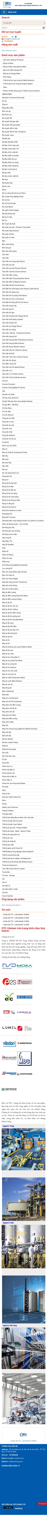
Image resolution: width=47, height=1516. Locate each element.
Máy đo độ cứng (7, 623)
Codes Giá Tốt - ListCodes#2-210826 (16, 921)
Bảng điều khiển (7, 108)
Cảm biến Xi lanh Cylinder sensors (14, 377)
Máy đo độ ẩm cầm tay (10, 606)
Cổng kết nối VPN (8, 418)
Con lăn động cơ (8, 415)
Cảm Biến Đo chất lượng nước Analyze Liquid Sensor (20, 288)
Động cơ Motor (8, 63)
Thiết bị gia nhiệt (8, 845)
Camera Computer (8, 384)
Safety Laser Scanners (10, 807)
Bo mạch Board (7, 207)
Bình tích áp (6, 111)
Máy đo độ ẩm (7, 602)
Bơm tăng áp (6, 248)
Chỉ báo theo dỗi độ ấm (10, 398)
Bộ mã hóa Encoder (9, 203)
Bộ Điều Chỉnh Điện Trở (10, 149)
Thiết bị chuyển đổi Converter (12, 821)
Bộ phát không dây (8, 213)
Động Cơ (5, 480)
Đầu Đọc (5, 456)
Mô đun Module (7, 739)
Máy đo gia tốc (7, 636)
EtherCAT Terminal (8, 517)
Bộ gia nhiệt (6, 172)
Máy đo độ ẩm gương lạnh (11, 616)
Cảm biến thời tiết (8, 353)
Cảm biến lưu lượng (9, 329)
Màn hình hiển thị (8, 575)
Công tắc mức (7, 428)
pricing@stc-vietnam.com (12, 39)
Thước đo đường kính (9, 865)
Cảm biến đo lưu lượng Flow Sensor (14, 295)
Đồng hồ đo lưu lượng (9, 493)
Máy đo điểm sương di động (12, 599)
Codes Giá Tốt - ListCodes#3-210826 (16, 918)
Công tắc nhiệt (7, 432)
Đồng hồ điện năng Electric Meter (14, 66)
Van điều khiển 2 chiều (10, 889)
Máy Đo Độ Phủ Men (9, 626)
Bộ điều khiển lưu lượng (10, 162)
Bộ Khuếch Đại (7, 183)
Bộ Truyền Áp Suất (8, 224)
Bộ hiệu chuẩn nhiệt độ (10, 176)
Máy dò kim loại (7, 650)
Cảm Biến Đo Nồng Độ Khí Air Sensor (15, 302)
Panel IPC (5, 763)
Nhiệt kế (5, 746)
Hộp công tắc (6, 538)
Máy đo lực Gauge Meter (11, 73)
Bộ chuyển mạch (8, 135)
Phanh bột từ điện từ (9, 776)
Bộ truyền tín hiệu (8, 237)
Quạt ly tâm (6, 793)
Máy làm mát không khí (10, 698)
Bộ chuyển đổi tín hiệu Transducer (14, 132)
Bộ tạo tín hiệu (7, 217)
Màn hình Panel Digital (10, 578)
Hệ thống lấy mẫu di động (11, 531)
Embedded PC (7, 514)
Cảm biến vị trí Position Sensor (13, 374)
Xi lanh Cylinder (7, 896)
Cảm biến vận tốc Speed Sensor (13, 367)
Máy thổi (5, 725)
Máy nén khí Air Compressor (12, 701)
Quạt (4, 790)
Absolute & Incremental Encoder (13, 97)
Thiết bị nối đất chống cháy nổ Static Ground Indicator (21, 91)
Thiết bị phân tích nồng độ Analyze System (18, 84)
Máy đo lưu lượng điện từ (11, 657)
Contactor (5, 442)
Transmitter (6, 872)
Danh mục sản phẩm (9, 445)
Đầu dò (4, 449)
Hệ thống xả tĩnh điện (9, 534)
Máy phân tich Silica (9, 715)
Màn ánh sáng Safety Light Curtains (14, 572)
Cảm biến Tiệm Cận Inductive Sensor (15, 357)
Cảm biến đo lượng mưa (10, 292)
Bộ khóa (5, 179)
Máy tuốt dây (6, 732)
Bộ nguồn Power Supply (10, 210)
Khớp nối (5, 551)
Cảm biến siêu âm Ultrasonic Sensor (14, 350)
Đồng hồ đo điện (8, 486)
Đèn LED (5, 466)
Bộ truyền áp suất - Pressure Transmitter (16, 227)
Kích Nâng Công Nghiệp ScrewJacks (15, 565)
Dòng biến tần (7, 476)
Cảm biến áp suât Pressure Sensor (14, 268)
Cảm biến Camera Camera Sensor (14, 271)
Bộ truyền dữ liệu (8, 234)
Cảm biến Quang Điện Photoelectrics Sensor (17, 340)
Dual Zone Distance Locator (12, 510)
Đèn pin (5, 469)
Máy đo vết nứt (7, 684)
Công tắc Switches (8, 435)
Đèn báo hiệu (6, 462)
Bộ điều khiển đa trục (9, 159)
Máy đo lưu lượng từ (9, 667)
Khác (4, 548)
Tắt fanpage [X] (42, 1503)
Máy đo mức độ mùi (9, 674)
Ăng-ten (5, 104)
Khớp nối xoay (7, 558)
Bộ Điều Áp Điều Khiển (10, 142)
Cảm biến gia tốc (8, 309)
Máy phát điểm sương (9, 718)
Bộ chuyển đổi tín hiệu (10, 128)
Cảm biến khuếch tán (9, 323)
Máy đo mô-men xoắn (9, 671)
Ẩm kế (4, 101)
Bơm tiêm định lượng (9, 251)
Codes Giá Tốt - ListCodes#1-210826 (16, 924)
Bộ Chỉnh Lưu (7, 114)
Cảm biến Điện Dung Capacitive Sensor (16, 278)
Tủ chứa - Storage (8, 875)
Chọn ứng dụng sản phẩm (11, 905)
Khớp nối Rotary (7, 555)
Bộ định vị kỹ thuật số (9, 169)
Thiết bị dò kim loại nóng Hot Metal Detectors (18, 80)
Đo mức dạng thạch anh (10, 473)
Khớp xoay (6, 561)
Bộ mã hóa (6, 200)
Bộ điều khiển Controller (10, 155)
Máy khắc (5, 694)
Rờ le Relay (7, 77)
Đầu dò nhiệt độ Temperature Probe (14, 452)
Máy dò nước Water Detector (12, 681)
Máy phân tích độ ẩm (9, 708)
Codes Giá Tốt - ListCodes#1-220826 (16, 914)
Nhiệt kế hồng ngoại (9, 749)
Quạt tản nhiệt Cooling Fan (11, 797)
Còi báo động (6, 408)
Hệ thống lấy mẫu (8, 527)
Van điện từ (6, 886)
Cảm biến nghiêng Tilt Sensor (13, 60)
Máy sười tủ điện (8, 722)
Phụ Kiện (5, 787)
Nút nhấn (5, 752)
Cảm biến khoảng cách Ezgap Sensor (15, 316)
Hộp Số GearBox (8, 544)
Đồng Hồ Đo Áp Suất (9, 483)
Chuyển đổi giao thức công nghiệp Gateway (17, 401)
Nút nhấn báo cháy (8, 756)
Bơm (3, 241)
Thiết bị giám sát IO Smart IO (12, 848)
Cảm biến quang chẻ (9, 336)
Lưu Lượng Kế (7, 568)
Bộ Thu (4, 220)
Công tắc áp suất (8, 425)
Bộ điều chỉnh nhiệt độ (10, 152)
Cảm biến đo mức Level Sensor (13, 299)
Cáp (3, 391)
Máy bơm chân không (9, 585)
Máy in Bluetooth (8, 691)
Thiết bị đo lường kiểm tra (11, 834)
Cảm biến (5, 254)
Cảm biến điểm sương (9, 275)
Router (4, 804)
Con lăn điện (6, 411)
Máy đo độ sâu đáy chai (10, 630)
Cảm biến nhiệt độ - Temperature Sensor (16, 333)
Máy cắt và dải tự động (10, 589)
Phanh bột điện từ (8, 770)
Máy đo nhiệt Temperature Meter (13, 677)
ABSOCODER (7, 94)
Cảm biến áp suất (8, 265)
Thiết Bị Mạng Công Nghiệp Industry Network (17, 851)
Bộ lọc (4, 190)
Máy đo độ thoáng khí (9, 633)
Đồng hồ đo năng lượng (10, 497)
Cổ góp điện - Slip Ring (10, 404)
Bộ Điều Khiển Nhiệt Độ (10, 166)
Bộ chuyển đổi (7, 118)
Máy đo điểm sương (9, 592)
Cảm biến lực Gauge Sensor (12, 326)
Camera (5, 381)
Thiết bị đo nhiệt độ (9, 841)
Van (3, 879)
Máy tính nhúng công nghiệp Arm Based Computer (19, 729)
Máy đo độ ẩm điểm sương (11, 613)
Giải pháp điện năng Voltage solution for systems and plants (23, 520)
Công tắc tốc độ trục (9, 439)
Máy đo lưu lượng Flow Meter (12, 660)
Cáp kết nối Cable (8, 394)
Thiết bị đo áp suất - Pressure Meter (14, 828)
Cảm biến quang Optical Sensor (13, 343)
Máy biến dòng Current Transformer (14, 582)
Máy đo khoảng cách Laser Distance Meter (17, 647)
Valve (5, 87)
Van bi (4, 882)
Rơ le (4, 800)
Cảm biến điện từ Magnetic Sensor (14, 282)
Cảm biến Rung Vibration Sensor (13, 346)
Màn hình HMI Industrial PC (12, 70)
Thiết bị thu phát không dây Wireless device (17, 862)
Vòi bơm (5, 892)
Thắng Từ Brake (7, 810)
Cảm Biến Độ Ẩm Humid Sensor (13, 285)
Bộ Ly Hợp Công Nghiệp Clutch (13, 196)
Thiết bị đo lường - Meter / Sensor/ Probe (16, 831)
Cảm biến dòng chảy (9, 306)
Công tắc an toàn (8, 422)
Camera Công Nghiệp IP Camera (13, 387)
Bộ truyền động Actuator (10, 230)
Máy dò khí (6, 640)
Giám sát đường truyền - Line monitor (15, 524)
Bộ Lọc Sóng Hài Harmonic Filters (14, 193)
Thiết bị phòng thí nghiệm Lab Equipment (16, 858)
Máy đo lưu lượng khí (9, 664)
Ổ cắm (4, 759)
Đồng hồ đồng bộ (8, 503)
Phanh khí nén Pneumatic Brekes (13, 783)
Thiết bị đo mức (7, 838)
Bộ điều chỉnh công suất (10, 145)
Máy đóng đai (7, 688)
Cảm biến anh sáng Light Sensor (13, 261)
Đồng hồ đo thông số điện (11, 500)
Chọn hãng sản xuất (9, 50)
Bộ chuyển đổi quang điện (11, 125)
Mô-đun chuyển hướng (10, 742)
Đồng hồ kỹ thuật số (9, 507)
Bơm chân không (8, 244)
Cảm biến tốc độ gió (9, 360)
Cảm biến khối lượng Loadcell (12, 319)
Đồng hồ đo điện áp (9, 490)
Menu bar (12, 12)
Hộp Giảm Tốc (7, 541)
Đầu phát (5, 459)
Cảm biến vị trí (7, 370)
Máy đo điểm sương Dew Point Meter (15, 596)
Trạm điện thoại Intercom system (13, 868)
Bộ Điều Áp (6, 138)
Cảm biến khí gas (8, 312)
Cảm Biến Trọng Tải (9, 364)
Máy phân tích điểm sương (11, 705)
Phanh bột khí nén (8, 773)
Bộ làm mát (6, 186)
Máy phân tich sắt (8, 712)
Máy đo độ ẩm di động (10, 609)
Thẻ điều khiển (7, 814)
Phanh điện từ (7, 780)
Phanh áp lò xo (7, 766)
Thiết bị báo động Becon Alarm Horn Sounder (18, 817)
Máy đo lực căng (8, 654)
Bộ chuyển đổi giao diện (10, 121)
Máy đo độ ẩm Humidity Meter (12, 619)
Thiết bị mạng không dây (10, 855)
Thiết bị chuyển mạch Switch (12, 824)
